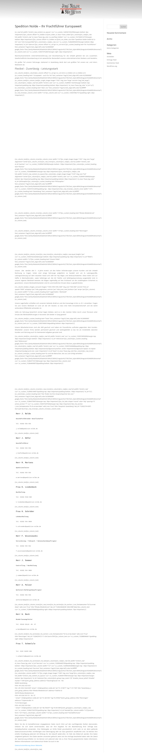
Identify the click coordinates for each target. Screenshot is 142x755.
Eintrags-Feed (111, 60)
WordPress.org (112, 66)
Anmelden (110, 57)
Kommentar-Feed (113, 63)
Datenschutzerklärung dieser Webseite (28, 745)
